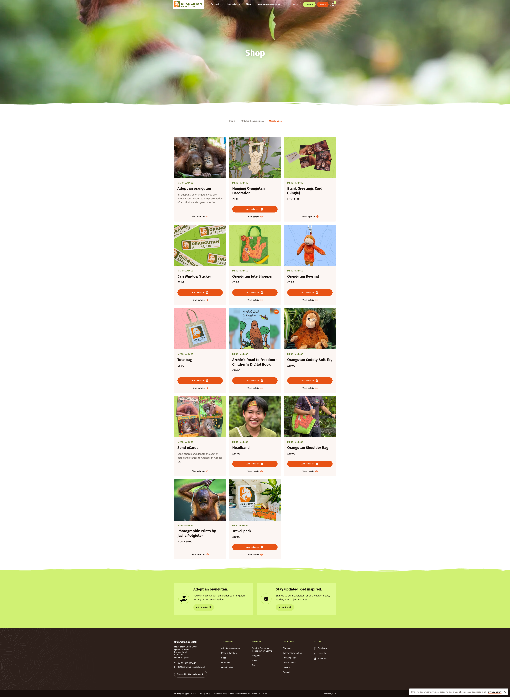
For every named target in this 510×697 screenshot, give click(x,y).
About (248, 4)
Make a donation (229, 653)
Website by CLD (330, 694)
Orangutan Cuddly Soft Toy (309, 360)
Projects (256, 655)
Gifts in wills (227, 667)
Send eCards (187, 447)
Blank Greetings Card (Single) (304, 190)
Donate (309, 4)
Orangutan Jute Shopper (252, 276)
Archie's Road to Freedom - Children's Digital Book (254, 362)
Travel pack (241, 531)
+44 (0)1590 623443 (186, 663)
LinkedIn (322, 653)
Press (255, 665)
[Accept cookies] (505, 692)
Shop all (232, 121)
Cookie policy (289, 662)
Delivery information (292, 653)
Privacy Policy (205, 694)
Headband (241, 447)
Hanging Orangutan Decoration (248, 190)
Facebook (322, 648)
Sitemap (286, 648)
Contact (286, 672)
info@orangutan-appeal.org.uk (191, 667)
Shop (223, 657)
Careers (286, 667)
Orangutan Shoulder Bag (307, 447)
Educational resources (269, 4)
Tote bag (184, 360)
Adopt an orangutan (194, 188)
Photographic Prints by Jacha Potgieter (196, 533)
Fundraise (226, 662)
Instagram (322, 658)
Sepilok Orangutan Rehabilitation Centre (262, 649)
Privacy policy (289, 657)
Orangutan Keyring (303, 276)
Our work (215, 4)
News (254, 660)
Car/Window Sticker (194, 276)
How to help (232, 4)
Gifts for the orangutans (252, 121)
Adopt (323, 4)
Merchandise (275, 121)
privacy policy (495, 692)
